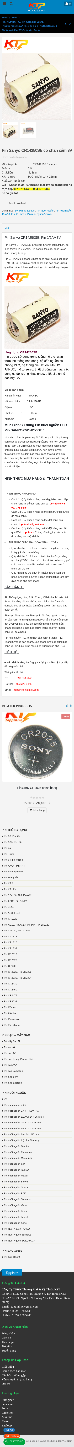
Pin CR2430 (10, 983)
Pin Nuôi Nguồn (45, 210)
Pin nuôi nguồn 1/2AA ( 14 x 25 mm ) (24, 1116)
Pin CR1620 (10, 942)
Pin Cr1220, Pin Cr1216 (17, 930)
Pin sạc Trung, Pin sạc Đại (18, 1059)
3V (16, 210)
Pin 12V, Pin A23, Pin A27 (17, 895)
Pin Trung (9, 854)
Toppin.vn (11, 1273)
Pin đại (7, 848)
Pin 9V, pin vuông (13, 859)
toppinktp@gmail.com (24, 1306)
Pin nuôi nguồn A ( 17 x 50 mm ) (21, 1140)
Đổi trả (6, 1383)
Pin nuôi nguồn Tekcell (16, 1217)
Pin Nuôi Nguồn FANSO (17, 1228)
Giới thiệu (8, 1366)
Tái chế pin (8, 1342)
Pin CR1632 (10, 948)
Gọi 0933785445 (14, 1441)
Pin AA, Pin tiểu (12, 836)
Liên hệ (6, 1337)
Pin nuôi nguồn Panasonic (18, 1152)
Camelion (7, 1412)
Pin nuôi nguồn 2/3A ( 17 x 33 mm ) (23, 1122)
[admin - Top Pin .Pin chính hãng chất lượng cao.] (37, 7)
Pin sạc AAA (10, 1065)
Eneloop (7, 1425)
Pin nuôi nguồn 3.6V (15, 1105)
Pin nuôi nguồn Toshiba (16, 1146)
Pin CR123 (10, 889)
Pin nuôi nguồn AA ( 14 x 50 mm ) (22, 1134)
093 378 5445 (23, 1310)
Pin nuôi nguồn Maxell (16, 1175)
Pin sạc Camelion (13, 1071)
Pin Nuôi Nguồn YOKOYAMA (19, 1240)
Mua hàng (39, 810)
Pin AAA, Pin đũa (13, 842)
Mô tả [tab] (7, 228)
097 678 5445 (23, 1315)
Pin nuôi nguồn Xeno (15, 1222)
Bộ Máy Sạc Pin (12, 1041)
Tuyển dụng (9, 1350)
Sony (5, 1408)
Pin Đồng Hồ (11, 877)
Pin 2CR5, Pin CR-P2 (15, 901)
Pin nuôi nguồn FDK (15, 1193)
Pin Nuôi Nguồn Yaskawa (17, 1234)
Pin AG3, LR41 (12, 913)
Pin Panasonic (11, 1019)
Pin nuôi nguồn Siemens (17, 1199)
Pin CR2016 (10, 954)
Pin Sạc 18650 (12, 1257)
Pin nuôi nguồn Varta (15, 1205)
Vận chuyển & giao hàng (17, 1379)
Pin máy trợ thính (13, 871)
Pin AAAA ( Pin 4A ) (14, 865)
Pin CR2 (8, 883)
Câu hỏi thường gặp (14, 1375)
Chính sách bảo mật (14, 1371)
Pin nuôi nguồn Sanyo (39, 214)
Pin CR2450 (10, 989)
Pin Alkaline (10, 1013)
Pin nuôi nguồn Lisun (15, 1211)
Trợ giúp (7, 1346)
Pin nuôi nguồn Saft (14, 1163)
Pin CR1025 (10, 918)
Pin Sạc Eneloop (13, 1082)
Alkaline (7, 1417)
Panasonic (8, 1404)
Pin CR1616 (10, 936)
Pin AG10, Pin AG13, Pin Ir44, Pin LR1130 (26, 924)
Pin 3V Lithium (27, 210)
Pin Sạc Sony (11, 1076)
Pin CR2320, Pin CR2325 (17, 971)
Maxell (6, 1421)
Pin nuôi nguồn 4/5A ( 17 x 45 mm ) (23, 1128)
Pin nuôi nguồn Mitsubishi (18, 1158)
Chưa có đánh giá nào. (14, 157)
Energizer (8, 1399)
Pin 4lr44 (9, 907)
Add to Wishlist (17, 203)
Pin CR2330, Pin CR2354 (17, 977)
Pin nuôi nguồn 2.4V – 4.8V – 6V (21, 1110)
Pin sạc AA (9, 1047)
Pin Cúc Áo (10, 1007)
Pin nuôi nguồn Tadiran (16, 1169)
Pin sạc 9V (9, 1053)
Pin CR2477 (10, 995)
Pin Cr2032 (10, 966)
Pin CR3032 (10, 1001)
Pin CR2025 (10, 960)
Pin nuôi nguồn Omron (16, 1187)
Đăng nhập (8, 1333)
